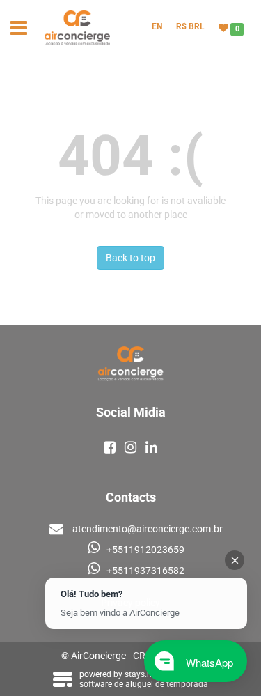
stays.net (142, 674)
